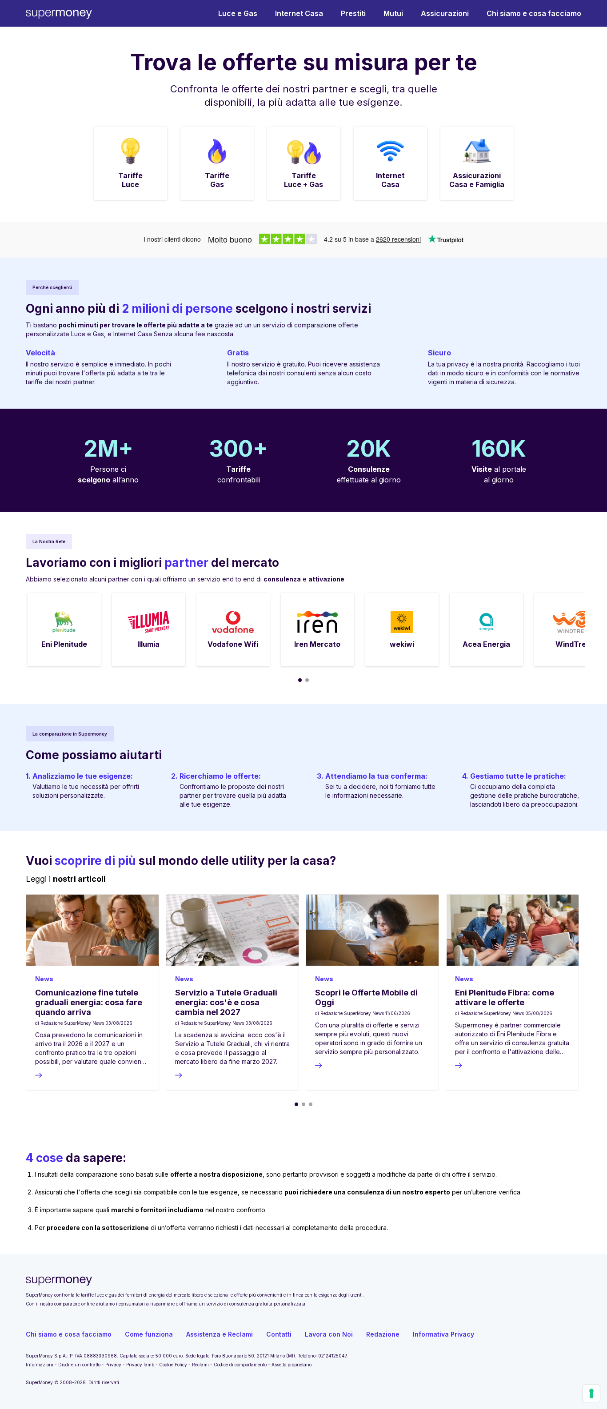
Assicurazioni (445, 13)
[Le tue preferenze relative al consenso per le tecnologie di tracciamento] (591, 1393)
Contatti (279, 1334)
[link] (130, 163)
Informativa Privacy (443, 1334)
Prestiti (353, 13)
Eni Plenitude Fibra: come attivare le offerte (504, 997)
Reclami (200, 1364)
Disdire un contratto (79, 1364)
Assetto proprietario (291, 1364)
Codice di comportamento (240, 1364)
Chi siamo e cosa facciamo (534, 13)
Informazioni (39, 1364)
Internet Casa (299, 13)
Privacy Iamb (140, 1364)
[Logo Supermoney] (59, 13)
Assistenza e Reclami (219, 1334)
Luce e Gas (237, 13)
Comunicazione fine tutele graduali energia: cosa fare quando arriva (88, 1002)
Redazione (382, 1334)
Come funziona (149, 1334)
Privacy (113, 1364)
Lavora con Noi (329, 1334)
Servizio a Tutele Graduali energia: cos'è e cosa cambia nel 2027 (226, 1002)
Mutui (393, 13)
